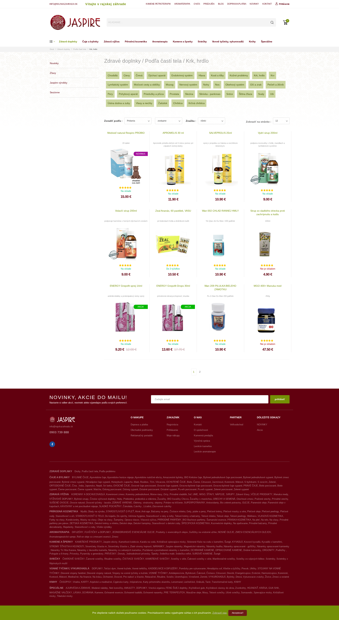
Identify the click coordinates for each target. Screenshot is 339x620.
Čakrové (201, 573)
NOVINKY (254, 4)
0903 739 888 (59, 432)
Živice (268, 576)
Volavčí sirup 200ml (126, 210)
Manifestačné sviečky (224, 558)
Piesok (245, 568)
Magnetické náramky (194, 546)
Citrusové (206, 482)
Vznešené (194, 576)
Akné (137, 511)
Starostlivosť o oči (65, 516)
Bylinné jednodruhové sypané (258, 477)
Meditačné (73, 576)
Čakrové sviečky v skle (199, 558)
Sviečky (202, 41)
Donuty (121, 553)
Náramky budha (214, 546)
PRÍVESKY (111, 553)
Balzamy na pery (159, 511)
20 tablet (126, 143)
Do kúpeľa (110, 516)
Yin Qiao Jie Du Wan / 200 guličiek (220, 221)
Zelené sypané (241, 489)
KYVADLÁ (237, 542)
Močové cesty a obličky (147, 84)
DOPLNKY (97, 568)
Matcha (97, 489)
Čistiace (210, 573)
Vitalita (76, 582)
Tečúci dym (110, 568)
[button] (54, 42)
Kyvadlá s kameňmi (272, 542)
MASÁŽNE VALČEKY (60, 592)
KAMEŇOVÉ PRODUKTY (88, 542)
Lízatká (147, 506)
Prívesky (74, 553)
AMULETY (129, 588)
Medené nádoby (100, 588)
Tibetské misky (65, 596)
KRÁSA (263, 588)
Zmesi (115, 536)
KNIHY (237, 582)
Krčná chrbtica (197, 103)
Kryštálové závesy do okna (220, 588)
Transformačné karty (222, 582)
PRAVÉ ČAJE (250, 485)
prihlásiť (280, 399)
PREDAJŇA (208, 4)
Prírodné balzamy (258, 523)
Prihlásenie (172, 430)
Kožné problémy (239, 75)
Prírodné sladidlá (178, 494)
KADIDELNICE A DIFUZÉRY (163, 568)
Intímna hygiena (136, 516)
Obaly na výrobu (96, 511)
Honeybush (117, 482)
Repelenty (68, 527)
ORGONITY (268, 550)
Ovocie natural (77, 502)
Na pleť (256, 519)
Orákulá (200, 582)
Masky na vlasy (88, 519)
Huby (119, 499)
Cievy (127, 75)
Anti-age (145, 511)
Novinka (140, 154)
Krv (272, 75)
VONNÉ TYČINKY (158, 573)
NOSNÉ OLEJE (226, 532)
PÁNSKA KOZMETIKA (239, 519)
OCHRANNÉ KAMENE (202, 550)
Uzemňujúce (181, 576)
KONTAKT (267, 4)
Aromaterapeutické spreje (62, 536)
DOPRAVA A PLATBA (236, 4)
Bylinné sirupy (81, 499)
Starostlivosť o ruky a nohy (160, 516)
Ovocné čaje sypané (167, 485)
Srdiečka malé (167, 553)
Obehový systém (234, 84)
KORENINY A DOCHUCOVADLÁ (88, 494)
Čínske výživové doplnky (103, 499)
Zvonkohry (240, 588)
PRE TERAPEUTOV (174, 592)
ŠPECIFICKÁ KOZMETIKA (196, 523)
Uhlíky (253, 568)
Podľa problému (107, 471)
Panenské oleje (259, 502)
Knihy (252, 41)
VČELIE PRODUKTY (261, 494)
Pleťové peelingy (270, 511)
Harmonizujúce (269, 573)
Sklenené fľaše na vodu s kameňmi (205, 542)
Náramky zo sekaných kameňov (124, 550)
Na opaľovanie (240, 523)
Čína (75, 485)
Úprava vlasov (132, 519)
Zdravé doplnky (68, 41)
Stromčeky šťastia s (118, 546)
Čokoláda (127, 506)
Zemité (203, 576)
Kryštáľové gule (197, 588)
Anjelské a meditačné (101, 582)
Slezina (189, 94)
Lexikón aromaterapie (205, 451)
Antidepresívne (176, 573)
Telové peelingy (238, 516)
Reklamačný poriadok (142, 435)
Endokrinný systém (182, 75)
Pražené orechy (263, 499)
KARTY (85, 582)
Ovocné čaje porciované (143, 485)
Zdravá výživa (112, 41)
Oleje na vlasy (105, 519)
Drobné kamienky (252, 550)
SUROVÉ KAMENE (202, 553)
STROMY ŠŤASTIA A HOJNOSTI (66, 546)
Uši (272, 94)
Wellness (252, 516)
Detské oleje (126, 523)
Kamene (99, 592)
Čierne (196, 482)
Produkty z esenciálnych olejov (172, 532)
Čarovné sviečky (94, 558)
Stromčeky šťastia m (96, 546)
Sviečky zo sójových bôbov (250, 558)
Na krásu (97, 576)
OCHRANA (87, 592)
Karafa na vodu (148, 542)
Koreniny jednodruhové (137, 494)
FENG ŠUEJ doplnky (177, 588)
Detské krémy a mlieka (106, 523)
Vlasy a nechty (144, 103)
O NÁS (197, 4)
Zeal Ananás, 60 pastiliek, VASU (173, 210)
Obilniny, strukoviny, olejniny (147, 502)
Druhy (78, 471)
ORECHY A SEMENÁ (224, 499)
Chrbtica (178, 103)
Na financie (85, 576)
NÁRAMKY (158, 546)
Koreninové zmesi (115, 494)
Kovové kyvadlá (252, 542)
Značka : (191, 120)
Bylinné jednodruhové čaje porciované (222, 477)
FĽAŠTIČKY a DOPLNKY (98, 532)
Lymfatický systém (118, 84)
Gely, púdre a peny (196, 511)
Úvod (52, 49)
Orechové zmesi (245, 499)
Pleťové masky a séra (234, 511)
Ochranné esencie (113, 592)
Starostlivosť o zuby (85, 527)
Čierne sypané (85, 489)
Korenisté (229, 482)
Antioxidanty (212, 502)
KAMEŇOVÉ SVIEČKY (157, 558)
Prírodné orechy (280, 499)
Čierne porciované (67, 489)
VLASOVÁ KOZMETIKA (270, 516)
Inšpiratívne (136, 582)
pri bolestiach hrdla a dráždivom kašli (173, 221)
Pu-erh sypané (205, 489)
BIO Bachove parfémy (194, 519)
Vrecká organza (156, 588)
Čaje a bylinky (90, 41)
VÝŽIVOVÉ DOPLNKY (61, 499)
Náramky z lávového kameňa (92, 550)
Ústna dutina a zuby (119, 103)
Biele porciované (267, 485)
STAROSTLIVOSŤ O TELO (90, 516)
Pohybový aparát (128, 94)
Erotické (256, 573)
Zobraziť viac (219, 612)
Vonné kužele (124, 568)
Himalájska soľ (214, 568)
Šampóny (118, 519)
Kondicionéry (72, 519)
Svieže (170, 576)
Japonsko (90, 485)
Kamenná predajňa (203, 435)
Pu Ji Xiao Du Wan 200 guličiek (220, 296)
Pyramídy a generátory (91, 553)
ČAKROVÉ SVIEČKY (74, 558)
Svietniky (270, 558)
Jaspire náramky (174, 546)
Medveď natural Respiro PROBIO (126, 132)
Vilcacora (160, 482)
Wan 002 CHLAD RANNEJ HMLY (220, 210)
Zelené (272, 482)
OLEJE (246, 502)
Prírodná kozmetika (136, 41)
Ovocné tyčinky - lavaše (98, 502)
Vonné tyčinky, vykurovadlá (228, 41)
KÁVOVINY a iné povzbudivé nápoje (79, 506)
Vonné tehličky (139, 568)
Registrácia (172, 424)
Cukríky (138, 506)
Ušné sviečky (233, 592)
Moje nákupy (173, 435)
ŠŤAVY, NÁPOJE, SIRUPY (221, 494)
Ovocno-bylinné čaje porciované (195, 485)
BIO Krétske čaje (193, 477)
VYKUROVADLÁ (217, 576)
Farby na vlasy (57, 519)
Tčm (152, 482)
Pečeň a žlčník (275, 84)
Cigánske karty (121, 582)
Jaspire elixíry (110, 542)
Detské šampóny (142, 523)
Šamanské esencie (216, 519)
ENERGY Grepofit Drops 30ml (173, 285)
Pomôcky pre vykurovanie (192, 568)
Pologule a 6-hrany (59, 553)
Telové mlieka (208, 516)
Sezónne (55, 92)
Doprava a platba (139, 424)
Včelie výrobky (104, 527)
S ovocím (262, 482)
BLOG (221, 4)
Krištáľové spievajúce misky (171, 542)
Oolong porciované (111, 489)
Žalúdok (162, 103)
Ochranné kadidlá (133, 592)
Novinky (54, 63)
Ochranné (108, 576)
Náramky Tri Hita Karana (63, 550)
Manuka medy (281, 494)
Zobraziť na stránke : (258, 121)
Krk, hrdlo (93, 49)
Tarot (207, 582)
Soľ (190, 494)
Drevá (239, 576)
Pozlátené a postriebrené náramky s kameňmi (165, 550)
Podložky (281, 550)
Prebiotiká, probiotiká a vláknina (139, 499)
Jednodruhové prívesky (138, 553)
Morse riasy (156, 494)
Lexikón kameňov (203, 446)
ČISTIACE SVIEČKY (133, 558)
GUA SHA (274, 588)
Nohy (206, 84)
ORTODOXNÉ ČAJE (60, 485)
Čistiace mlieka (177, 511)
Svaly (261, 94)
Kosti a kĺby (217, 75)
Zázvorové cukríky (161, 506)
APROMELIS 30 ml (173, 132)
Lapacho (128, 482)
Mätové (239, 482)
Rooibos (144, 482)
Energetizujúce (243, 573)
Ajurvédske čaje (98, 477)
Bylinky (230, 576)
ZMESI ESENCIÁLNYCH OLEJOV (253, 532)
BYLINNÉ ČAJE (80, 477)
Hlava (202, 75)
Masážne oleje (193, 592)
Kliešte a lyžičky (231, 568)
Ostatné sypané (168, 489)
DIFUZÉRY (77, 532)
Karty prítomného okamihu (156, 582)
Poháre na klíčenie (173, 502)
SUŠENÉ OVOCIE (59, 502)
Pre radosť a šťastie (133, 576)
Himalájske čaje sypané (98, 482)
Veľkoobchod (236, 424)
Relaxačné (150, 576)
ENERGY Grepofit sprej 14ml (126, 285)
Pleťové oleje (254, 511)
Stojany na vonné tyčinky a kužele (130, 573)
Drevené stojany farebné (73, 573)
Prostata (174, 94)
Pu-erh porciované (187, 489)
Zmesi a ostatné (280, 576)
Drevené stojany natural (99, 573)
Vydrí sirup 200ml (267, 132)
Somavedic (246, 592)
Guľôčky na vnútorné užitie (203, 532)
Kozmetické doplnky (221, 523)
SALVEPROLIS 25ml (220, 132)
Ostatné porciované (149, 489)
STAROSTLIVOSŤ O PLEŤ (120, 511)
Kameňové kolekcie (129, 542)
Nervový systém (188, 84)
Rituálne (161, 576)
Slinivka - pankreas (209, 94)
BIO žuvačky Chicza (178, 499)
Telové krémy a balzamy (187, 516)
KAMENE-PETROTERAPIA (158, 4)
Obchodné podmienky (142, 430)
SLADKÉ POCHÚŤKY (110, 506)
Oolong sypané (130, 489)
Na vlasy (273, 519)
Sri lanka (107, 485)
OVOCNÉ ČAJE (121, 485)
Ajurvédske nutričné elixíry (148, 477)
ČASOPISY (66, 582)
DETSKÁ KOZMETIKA (81, 523)
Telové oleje (223, 516)
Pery (110, 94)
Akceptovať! (237, 613)
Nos (217, 84)
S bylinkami (250, 482)
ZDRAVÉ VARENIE (122, 502)
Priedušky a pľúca (154, 94)
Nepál (99, 485)
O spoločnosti (201, 430)
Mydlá (84, 511)
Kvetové (53, 576)
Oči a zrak (255, 84)
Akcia (141, 307)
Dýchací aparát (156, 75)
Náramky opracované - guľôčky (240, 546)
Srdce (229, 94)
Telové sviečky (217, 592)
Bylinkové (190, 573)
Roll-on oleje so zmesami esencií (94, 536)
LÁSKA (77, 592)
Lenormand (177, 582)
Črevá (139, 75)
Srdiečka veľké (183, 553)
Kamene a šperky (183, 41)
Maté (136, 482)
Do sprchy (122, 516)
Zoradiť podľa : (113, 120)
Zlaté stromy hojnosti (141, 546)
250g (268, 296)
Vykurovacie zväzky (253, 576)
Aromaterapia (160, 41)
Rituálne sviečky (112, 558)
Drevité (230, 573)
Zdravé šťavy (242, 494)
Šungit (227, 542)
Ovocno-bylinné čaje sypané (227, 485)
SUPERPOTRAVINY (194, 502)
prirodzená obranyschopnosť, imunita (173, 296)
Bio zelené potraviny (230, 502)
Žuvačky (161, 499)
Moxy (205, 592)
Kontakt (198, 424)
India (81, 485)
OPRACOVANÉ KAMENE (228, 550)
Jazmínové (217, 482)
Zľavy (53, 73)
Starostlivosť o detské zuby (166, 523)
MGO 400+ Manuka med (267, 285)
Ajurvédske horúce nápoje (120, 477)
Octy (165, 494)
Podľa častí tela (79, 49)
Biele (189, 482)
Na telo (264, 519)
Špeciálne (266, 41)
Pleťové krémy (214, 511)
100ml (267, 221)
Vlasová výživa (148, 519)
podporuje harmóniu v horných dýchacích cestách (125, 221)
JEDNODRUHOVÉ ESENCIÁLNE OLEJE (133, 532)
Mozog (169, 84)
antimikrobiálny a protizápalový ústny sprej (126, 296)
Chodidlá (113, 75)
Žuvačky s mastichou (201, 499)
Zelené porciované (223, 489)
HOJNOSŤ (252, 588)
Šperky (155, 553)
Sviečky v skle (178, 558)
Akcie (260, 430)
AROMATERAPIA (182, 4)
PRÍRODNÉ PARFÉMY (169, 519)
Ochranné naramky (153, 592)
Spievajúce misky (263, 592)
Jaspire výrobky (58, 82)
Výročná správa (202, 440)
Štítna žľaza (245, 94)
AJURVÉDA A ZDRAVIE (78, 588)
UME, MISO (199, 494)
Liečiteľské (189, 582)
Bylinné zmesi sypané (73, 482)
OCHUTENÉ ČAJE (176, 482)
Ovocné (118, 576)
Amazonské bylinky (173, 477)
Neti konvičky (116, 588)
